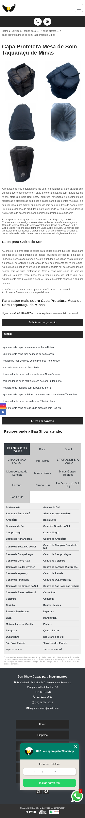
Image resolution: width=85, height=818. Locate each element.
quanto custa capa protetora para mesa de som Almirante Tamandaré (40, 394)
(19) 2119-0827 (22, 313)
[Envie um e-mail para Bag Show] (47, 22)
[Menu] (79, 8)
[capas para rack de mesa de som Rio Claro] (22, 122)
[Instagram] (39, 791)
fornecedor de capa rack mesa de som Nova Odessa (31, 374)
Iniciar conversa (49, 782)
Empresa (42, 735)
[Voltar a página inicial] (9, 8)
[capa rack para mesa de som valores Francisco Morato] (63, 122)
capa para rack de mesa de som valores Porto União (31, 360)
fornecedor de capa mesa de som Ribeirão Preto (29, 401)
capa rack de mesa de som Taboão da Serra (27, 387)
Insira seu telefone (49, 764)
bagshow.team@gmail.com (44, 708)
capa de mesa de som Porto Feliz (21, 367)
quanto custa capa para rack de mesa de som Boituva (32, 408)
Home (42, 724)
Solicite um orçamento (43, 322)
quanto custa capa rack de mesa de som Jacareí (29, 354)
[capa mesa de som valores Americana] (63, 81)
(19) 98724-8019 (43, 702)
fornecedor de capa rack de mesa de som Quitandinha (32, 381)
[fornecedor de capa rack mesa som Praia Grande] (22, 164)
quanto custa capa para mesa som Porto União (28, 347)
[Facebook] (46, 791)
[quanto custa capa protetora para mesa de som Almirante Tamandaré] (22, 81)
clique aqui (41, 313)
